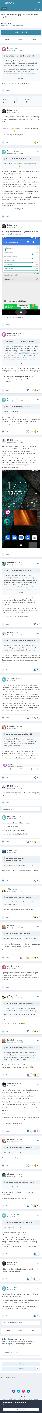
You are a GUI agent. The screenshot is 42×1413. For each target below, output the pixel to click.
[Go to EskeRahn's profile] (4, 727)
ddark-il (10, 966)
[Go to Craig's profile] (4, 851)
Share (21, 1364)
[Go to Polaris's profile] (4, 49)
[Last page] (39, 39)
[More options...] (38, 49)
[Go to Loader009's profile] (4, 817)
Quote (8, 91)
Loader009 (11, 816)
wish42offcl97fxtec (10, 860)
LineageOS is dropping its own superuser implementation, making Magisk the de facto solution (20, 379)
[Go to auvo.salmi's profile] (4, 679)
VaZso (9, 151)
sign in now (11, 1344)
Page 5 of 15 (21, 40)
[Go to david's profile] (4, 1288)
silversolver (27, 341)
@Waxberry (25, 353)
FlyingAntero (13, 333)
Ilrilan (9, 110)
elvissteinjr (26, 56)
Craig (9, 850)
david (9, 1287)
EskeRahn (11, 726)
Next (35, 40)
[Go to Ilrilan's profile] (4, 111)
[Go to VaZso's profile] (4, 152)
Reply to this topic (21, 32)
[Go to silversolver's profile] (4, 564)
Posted (14, 50)
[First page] (2, 39)
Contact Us (21, 1396)
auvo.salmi (12, 678)
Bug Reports (19, 25)
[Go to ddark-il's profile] (4, 967)
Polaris (10, 48)
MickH (10, 440)
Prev (7, 40)
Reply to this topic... (12, 1352)
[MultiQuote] (3, 90)
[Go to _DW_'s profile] (4, 890)
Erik (8, 1323)
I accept (22, 1409)
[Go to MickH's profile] (4, 441)
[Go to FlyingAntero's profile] (4, 334)
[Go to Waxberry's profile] (4, 1084)
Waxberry (6, 23)
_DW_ (9, 889)
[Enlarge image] (21, 508)
